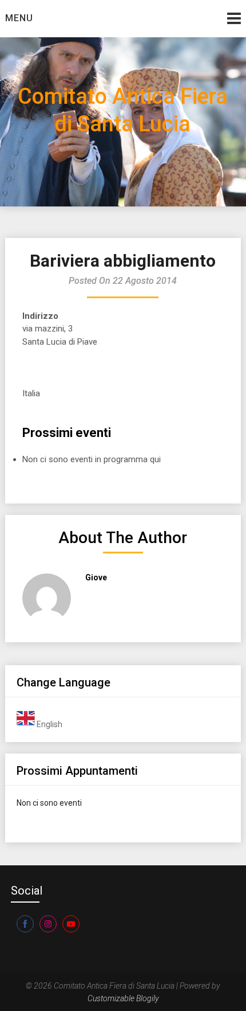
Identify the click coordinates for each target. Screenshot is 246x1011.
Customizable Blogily (123, 998)
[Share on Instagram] (48, 923)
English (48, 724)
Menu (19, 18)
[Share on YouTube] (71, 923)
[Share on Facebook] (25, 923)
